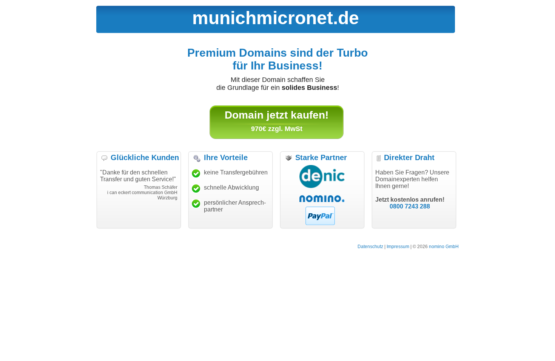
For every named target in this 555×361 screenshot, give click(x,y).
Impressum (398, 246)
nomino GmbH (444, 246)
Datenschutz (370, 246)
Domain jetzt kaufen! (276, 115)
